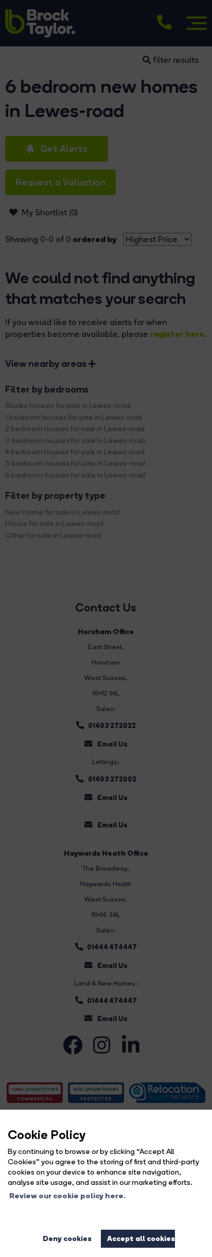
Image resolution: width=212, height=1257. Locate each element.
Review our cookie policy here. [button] (67, 1196)
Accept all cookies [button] (141, 1238)
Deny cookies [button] (67, 1238)
